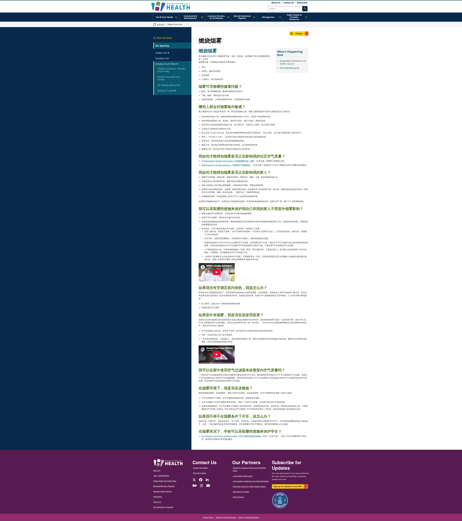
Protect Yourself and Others (169, 78)
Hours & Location (199, 473)
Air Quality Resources (169, 85)
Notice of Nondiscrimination (248, 517)
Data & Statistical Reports (242, 17)
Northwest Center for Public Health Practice (249, 486)
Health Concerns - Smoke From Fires (171, 70)
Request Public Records (162, 491)
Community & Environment (190, 17)
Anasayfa (160, 24)
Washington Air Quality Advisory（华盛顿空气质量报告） (227, 165)
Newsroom (302, 2)
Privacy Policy (208, 517)
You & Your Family (164, 17)
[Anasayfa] (172, 6)
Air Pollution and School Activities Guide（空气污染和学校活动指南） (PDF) (234, 436)
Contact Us (288, 2)
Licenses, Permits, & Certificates (216, 17)
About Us (275, 2)
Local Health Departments (242, 476)
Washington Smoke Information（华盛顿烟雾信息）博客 (229, 161)
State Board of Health (241, 491)
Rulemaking (157, 496)
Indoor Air (161, 52)
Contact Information (200, 468)
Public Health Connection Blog (164, 481)
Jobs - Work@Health (161, 475)
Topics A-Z (157, 502)
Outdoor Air (162, 58)
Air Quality (162, 45)
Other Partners (238, 497)
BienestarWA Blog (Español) (164, 486)
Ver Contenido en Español (163, 507)
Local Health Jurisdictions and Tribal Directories (251, 481)
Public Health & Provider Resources (294, 17)
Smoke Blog (285, 60)
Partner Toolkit (166, 90)
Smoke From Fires (165, 64)
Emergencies (268, 17)
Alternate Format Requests (226, 517)
